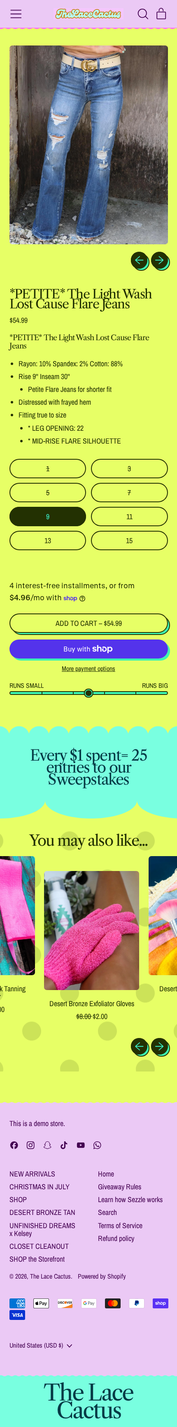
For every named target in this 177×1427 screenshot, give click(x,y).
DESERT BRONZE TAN (42, 1212)
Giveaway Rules (119, 1186)
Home (106, 1174)
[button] (142, 14)
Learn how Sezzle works (130, 1199)
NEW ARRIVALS (32, 1174)
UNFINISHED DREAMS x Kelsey (42, 1229)
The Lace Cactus (50, 1276)
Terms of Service (120, 1225)
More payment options (88, 669)
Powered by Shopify (102, 1276)
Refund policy (116, 1238)
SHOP (18, 1199)
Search (107, 1212)
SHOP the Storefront (37, 1259)
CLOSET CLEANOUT (39, 1246)
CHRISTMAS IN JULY (39, 1186)
